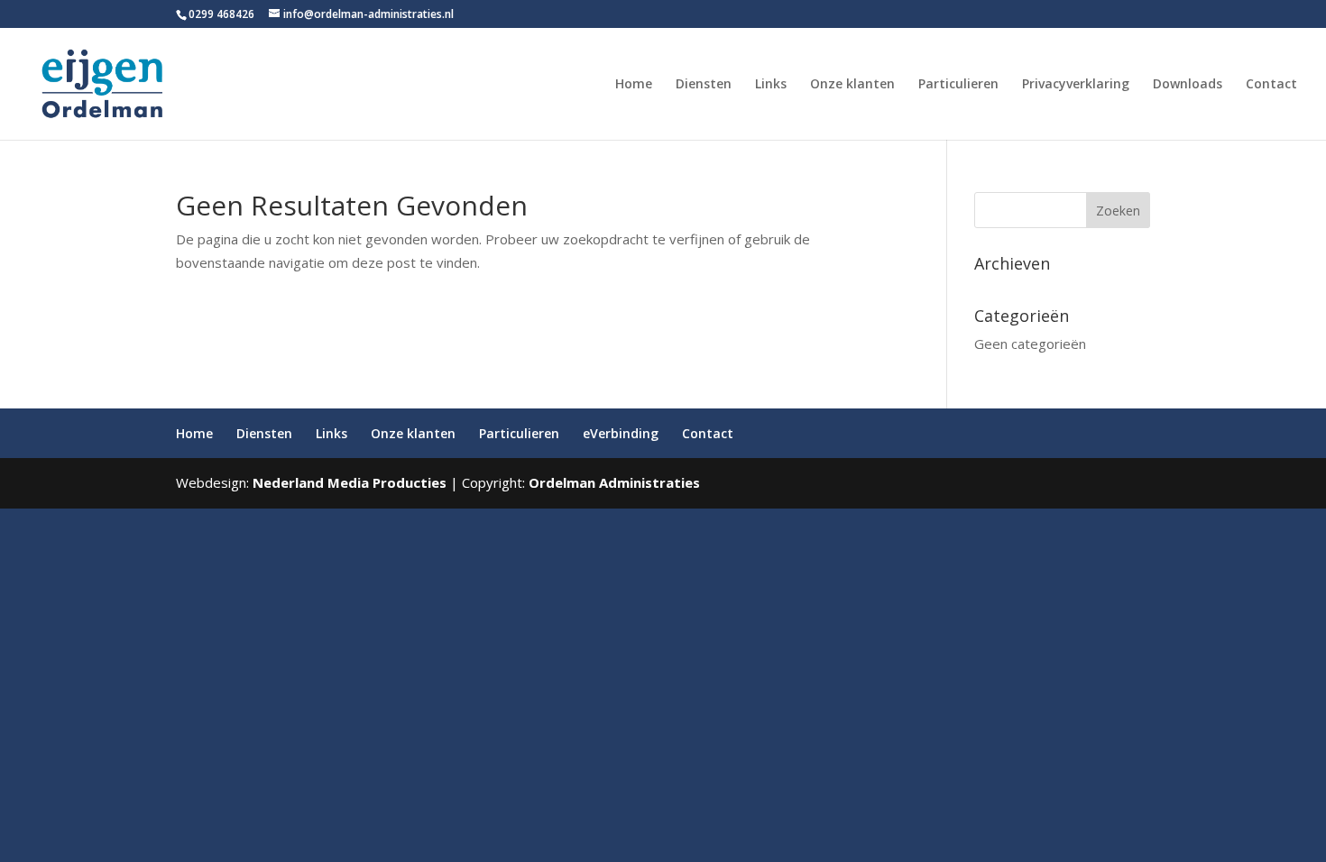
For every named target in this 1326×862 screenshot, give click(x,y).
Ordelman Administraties (614, 482)
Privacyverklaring (1075, 85)
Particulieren (958, 85)
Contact (1271, 85)
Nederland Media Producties (350, 482)
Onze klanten (852, 85)
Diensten (704, 85)
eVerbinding (620, 433)
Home (633, 85)
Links (771, 85)
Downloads (1187, 85)
